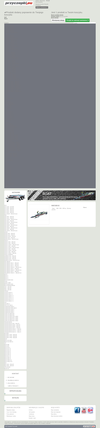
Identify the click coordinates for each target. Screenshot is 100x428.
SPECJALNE (7, 185)
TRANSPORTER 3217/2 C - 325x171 (12, 149)
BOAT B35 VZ (7, 177)
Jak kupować (32, 412)
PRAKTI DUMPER (8, 73)
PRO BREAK (7, 80)
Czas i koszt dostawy (11, 412)
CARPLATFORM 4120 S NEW (11, 135)
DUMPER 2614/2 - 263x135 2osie (12, 79)
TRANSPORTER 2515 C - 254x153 (12, 146)
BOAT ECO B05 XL (8, 160)
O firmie (30, 410)
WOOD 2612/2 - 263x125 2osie (11, 58)
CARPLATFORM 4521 (9, 133)
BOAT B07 (6, 164)
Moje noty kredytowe (55, 412)
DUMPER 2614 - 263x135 (10, 77)
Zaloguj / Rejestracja (40, 0)
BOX (5, 181)
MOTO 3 (6, 97)
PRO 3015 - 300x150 (9, 45)
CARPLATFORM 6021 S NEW (11, 139)
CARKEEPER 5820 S (9, 131)
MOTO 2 (6, 95)
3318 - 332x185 (7, 108)
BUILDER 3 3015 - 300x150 (10, 153)
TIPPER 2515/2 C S (8, 114)
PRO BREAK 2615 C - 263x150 (11, 87)
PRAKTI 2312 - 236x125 (9, 62)
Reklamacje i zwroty (11, 416)
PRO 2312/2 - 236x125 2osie (10, 38)
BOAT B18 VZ (7, 170)
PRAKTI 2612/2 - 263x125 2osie (11, 66)
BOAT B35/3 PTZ (8, 180)
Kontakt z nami (32, 418)
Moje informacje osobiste (56, 416)
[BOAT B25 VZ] (39, 214)
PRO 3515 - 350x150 (9, 48)
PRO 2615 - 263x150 (9, 42)
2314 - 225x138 (7, 105)
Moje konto (55, 407)
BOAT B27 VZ (7, 174)
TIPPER (6, 110)
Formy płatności (10, 414)
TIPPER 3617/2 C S (8, 118)
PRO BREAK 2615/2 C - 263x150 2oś (12, 88)
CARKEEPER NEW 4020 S (10, 126)
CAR (5, 121)
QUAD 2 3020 (7, 101)
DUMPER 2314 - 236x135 (10, 76)
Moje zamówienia (55, 410)
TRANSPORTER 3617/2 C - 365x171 (12, 150)
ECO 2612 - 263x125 (9, 31)
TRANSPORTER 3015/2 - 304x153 (12, 145)
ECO (5, 24)
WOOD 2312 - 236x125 (9, 53)
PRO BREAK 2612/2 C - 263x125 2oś (12, 86)
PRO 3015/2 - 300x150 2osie (10, 46)
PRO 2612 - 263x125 (9, 39)
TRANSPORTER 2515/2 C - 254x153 (12, 147)
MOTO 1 (6, 94)
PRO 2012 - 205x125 (9, 35)
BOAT (5, 157)
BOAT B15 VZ (7, 169)
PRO (5, 34)
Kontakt (15, 373)
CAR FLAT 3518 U (8, 124)
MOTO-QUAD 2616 (8, 98)
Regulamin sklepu (11, 410)
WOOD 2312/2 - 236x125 (10, 55)
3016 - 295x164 (7, 107)
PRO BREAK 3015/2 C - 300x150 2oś (12, 91)
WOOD (6, 50)
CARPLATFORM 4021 (9, 132)
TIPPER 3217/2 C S (8, 117)
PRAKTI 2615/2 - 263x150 (10, 69)
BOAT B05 (6, 163)
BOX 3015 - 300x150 (9, 184)
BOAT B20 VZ (7, 171)
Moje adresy (54, 414)
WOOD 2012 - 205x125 (9, 52)
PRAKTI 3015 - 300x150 (9, 70)
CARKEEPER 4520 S (9, 128)
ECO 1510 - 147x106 (9, 25)
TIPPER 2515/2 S (8, 111)
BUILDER (6, 152)
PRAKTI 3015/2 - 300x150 (10, 72)
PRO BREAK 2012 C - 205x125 (11, 81)
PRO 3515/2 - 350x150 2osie (10, 49)
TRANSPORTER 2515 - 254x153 (11, 142)
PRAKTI (6, 59)
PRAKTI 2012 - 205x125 (9, 60)
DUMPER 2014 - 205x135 (10, 74)
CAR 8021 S (7, 122)
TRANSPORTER (8, 140)
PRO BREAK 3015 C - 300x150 (11, 90)
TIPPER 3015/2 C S (8, 115)
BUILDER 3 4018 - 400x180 (10, 156)
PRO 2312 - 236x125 (9, 36)
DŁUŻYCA (6, 187)
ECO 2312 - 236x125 (9, 29)
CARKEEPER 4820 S (9, 129)
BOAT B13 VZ (7, 167)
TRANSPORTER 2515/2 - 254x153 (12, 143)
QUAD (5, 100)
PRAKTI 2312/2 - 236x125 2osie (11, 63)
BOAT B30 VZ (7, 176)
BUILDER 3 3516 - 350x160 (10, 155)
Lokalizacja (31, 414)
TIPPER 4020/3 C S (8, 119)
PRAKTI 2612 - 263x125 (9, 65)
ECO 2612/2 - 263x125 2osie (10, 32)
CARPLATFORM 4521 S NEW (11, 136)
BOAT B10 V (7, 166)
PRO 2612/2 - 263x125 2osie (10, 41)
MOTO (5, 93)
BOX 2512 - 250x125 (9, 183)
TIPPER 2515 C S (8, 112)
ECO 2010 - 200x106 (9, 27)
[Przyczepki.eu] (18, 3)
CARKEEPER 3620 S (9, 125)
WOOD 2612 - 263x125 (9, 56)
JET (5, 162)
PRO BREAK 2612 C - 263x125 (11, 84)
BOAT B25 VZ (7, 173)
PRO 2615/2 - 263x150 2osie (10, 43)
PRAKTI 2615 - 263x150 (9, 67)
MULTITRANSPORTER (9, 104)
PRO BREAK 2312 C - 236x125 (11, 83)
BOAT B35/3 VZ (8, 178)
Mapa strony (31, 416)
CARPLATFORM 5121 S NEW (11, 138)
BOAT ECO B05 (8, 159)
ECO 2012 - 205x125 (9, 28)
